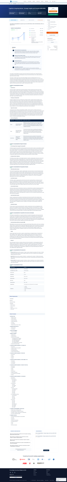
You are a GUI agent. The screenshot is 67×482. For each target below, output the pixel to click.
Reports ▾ (34, 1)
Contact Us (52, 42)
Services (35, 473)
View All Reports (46, 450)
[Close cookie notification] (65, 478)
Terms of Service (52, 480)
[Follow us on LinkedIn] (10, 472)
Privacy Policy (46, 480)
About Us (42, 1)
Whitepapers (48, 473)
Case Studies (29, 1)
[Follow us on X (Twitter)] (15, 472)
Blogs (47, 472)
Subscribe (16, 477)
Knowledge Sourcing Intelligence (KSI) (18, 470)
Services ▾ (25, 1)
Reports (47, 471)
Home (9, 3)
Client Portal (46, 1)
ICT (11, 3)
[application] (19, 36)
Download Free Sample (53, 32)
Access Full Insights (53, 11)
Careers (35, 471)
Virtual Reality (14, 3)
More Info (58, 480)
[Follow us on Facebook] (12, 472)
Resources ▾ (38, 1)
